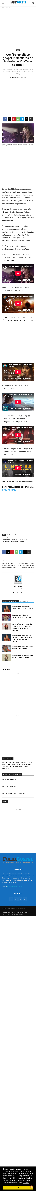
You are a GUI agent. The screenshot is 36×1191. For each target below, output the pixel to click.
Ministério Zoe (14, 541)
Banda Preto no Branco (12, 534)
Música (8, 7)
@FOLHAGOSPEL (9, 490)
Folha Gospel (15, 77)
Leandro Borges (23, 539)
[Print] (31, 119)
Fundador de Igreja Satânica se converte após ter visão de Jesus (9, 565)
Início (3, 7)
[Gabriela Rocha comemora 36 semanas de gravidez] (6, 648)
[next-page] (6, 664)
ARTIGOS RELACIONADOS (10, 601)
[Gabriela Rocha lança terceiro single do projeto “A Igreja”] (6, 657)
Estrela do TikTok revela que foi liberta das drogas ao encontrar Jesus (26, 565)
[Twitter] (20, 899)
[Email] (26, 119)
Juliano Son (14, 539)
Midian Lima (6, 541)
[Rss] (25, 899)
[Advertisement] (18, 29)
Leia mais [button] (26, 1183)
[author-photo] (18, 583)
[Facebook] (5, 119)
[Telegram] (22, 119)
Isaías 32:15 (5, 768)
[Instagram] (18, 592)
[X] (9, 119)
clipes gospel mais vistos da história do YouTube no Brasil (17, 537)
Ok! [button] (18, 1187)
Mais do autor (24, 601)
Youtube (22, 541)
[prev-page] (3, 664)
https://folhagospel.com (18, 588)
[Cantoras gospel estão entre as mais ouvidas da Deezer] (6, 617)
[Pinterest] (14, 119)
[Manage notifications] (31, 1186)
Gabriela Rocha (6, 539)
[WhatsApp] (18, 119)
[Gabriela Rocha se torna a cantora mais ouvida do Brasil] (6, 608)
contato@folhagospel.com (15, 886)
